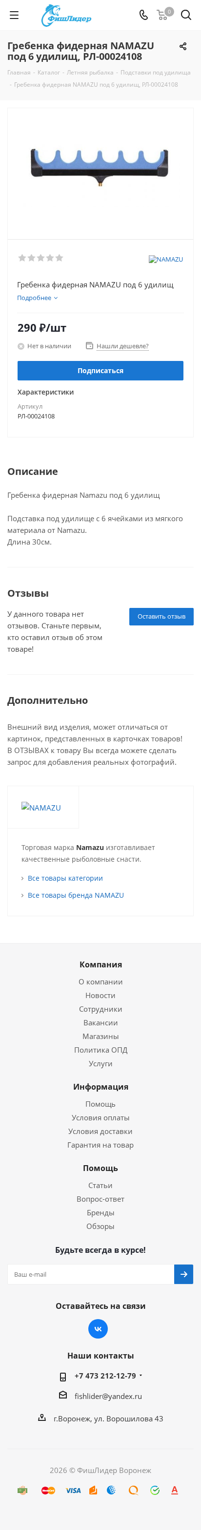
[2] (32, 258)
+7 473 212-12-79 (105, 1375)
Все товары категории (65, 878)
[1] (22, 258)
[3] (41, 258)
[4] (50, 258)
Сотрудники (100, 1009)
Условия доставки (100, 1131)
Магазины (100, 1036)
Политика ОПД (100, 1050)
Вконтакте (98, 1329)
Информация (100, 1086)
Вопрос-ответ (100, 1199)
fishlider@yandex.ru (108, 1396)
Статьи (100, 1185)
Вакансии (100, 1022)
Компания (101, 964)
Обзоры (100, 1226)
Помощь (100, 1104)
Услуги (101, 1063)
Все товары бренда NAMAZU (76, 895)
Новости (100, 995)
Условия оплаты (101, 1117)
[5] (59, 258)
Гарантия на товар (100, 1145)
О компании (101, 981)
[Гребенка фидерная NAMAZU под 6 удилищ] (100, 169)
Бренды (101, 1212)
